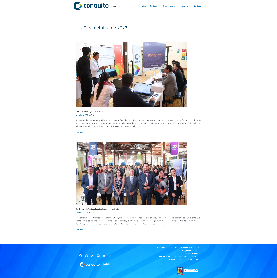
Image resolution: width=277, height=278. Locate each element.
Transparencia (169, 6)
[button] (158, 6)
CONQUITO (115, 6)
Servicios (153, 6)
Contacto (198, 6)
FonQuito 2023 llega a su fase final (89, 111)
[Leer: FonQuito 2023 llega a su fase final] (131, 74)
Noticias (79, 115)
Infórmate (184, 6)
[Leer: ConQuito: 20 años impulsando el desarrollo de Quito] (131, 173)
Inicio (144, 6)
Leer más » (80, 132)
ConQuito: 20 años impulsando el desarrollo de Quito (97, 209)
